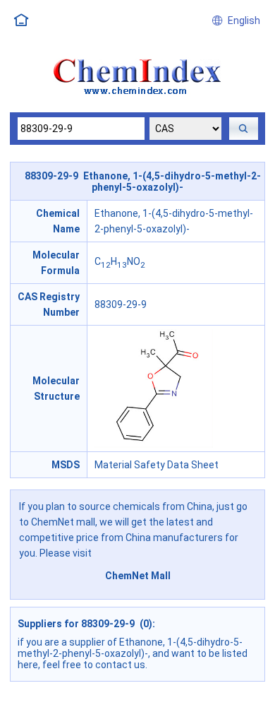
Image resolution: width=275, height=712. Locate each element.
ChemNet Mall (138, 575)
